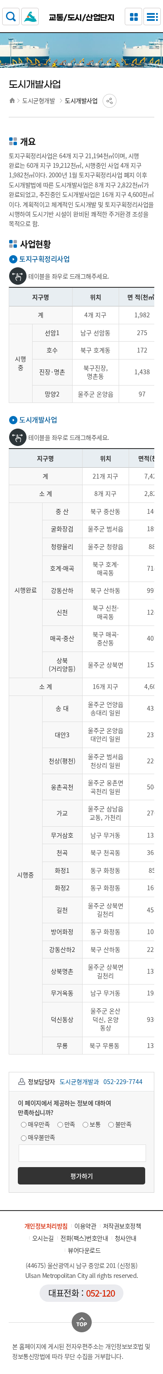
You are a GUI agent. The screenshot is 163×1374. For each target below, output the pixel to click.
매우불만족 (41, 1137)
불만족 (123, 1124)
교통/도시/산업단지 (81, 18)
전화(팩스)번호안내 (84, 1238)
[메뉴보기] (152, 16)
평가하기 (81, 1175)
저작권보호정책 (122, 1225)
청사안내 (125, 1238)
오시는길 (43, 1238)
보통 (95, 1124)
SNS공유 (109, 100)
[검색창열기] (11, 16)
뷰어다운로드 (84, 1250)
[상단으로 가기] (81, 1322)
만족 (69, 1124)
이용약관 (85, 1225)
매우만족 (39, 1124)
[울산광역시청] (30, 16)
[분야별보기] (133, 16)
